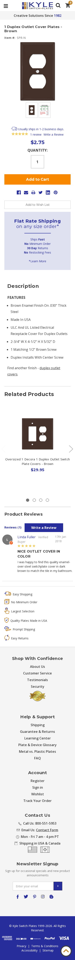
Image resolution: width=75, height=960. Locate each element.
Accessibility (29, 950)
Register (38, 781)
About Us (37, 666)
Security (37, 686)
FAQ (37, 758)
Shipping (38, 725)
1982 (57, 15)
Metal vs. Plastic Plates (37, 751)
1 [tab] (27, 500)
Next (71, 449)
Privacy (21, 946)
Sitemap (48, 950)
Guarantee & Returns (37, 731)
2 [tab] (34, 500)
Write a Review (54, 134)
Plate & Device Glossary (37, 745)
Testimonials (37, 680)
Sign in (37, 787)
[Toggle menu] (5, 5)
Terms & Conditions (44, 946)
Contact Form (47, 830)
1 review (35, 134)
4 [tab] (47, 500)
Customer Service (37, 673)
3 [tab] (40, 500)
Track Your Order (37, 800)
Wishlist (37, 794)
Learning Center (37, 738)
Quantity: (38, 150)
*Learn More (37, 261)
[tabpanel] (37, 450)
